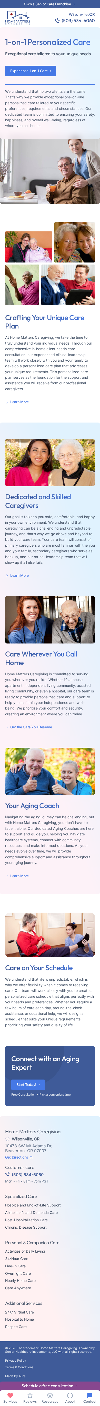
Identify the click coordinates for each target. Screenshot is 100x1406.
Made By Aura (15, 1376)
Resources (50, 1401)
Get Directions (16, 1157)
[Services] (10, 1395)
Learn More (19, 402)
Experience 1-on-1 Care (28, 71)
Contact (89, 1401)
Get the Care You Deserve (31, 727)
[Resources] (50, 1395)
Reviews (30, 1401)
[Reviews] (30, 1395)
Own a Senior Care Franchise (47, 4)
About (70, 1401)
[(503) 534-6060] (57, 20)
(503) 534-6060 (78, 20)
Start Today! (26, 1084)
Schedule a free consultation (47, 1385)
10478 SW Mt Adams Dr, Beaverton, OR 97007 (29, 1148)
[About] (70, 1395)
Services (10, 1401)
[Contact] (90, 1395)
